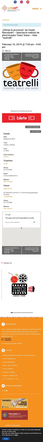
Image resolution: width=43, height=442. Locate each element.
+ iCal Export (35, 131)
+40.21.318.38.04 (12, 365)
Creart (6, 164)
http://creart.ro (8, 181)
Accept (6, 439)
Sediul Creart (8, 188)
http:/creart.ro (8, 208)
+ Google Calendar (32, 127)
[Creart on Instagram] (4, 390)
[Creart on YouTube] (7, 390)
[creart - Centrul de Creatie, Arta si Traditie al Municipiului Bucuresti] (10, 8)
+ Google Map (8, 196)
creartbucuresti (13, 375)
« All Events (5, 20)
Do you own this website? (12, 222)
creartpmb (12, 372)
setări (16, 435)
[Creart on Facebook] (2, 390)
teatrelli (6, 156)
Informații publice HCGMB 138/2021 (12, 343)
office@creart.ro (11, 358)
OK (34, 222)
